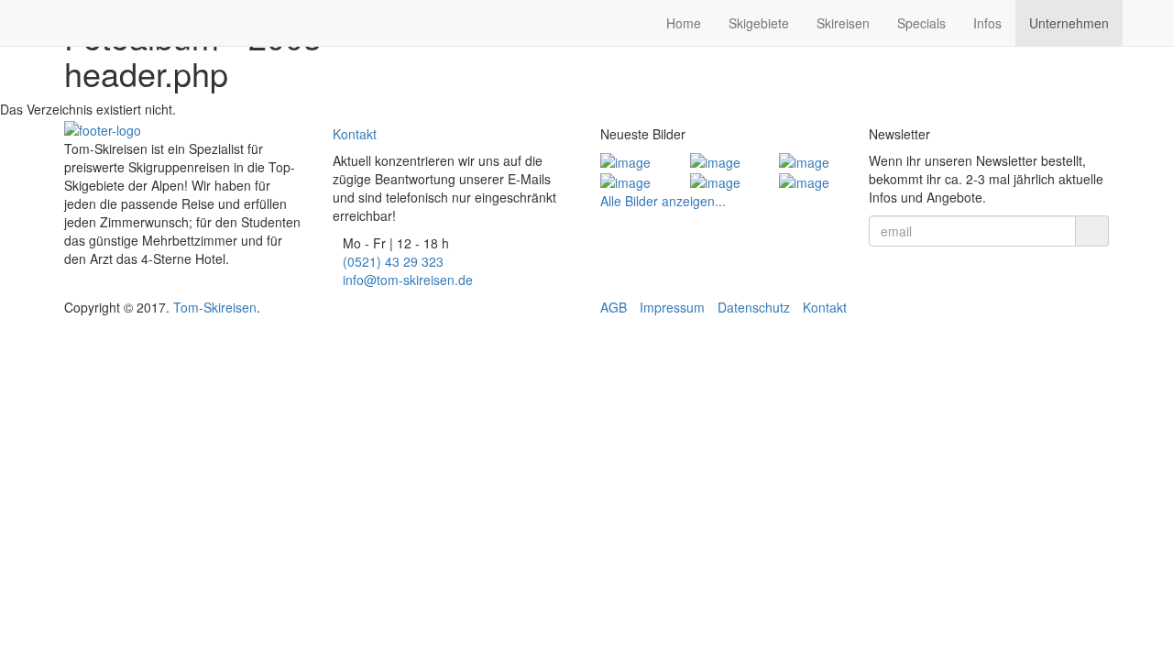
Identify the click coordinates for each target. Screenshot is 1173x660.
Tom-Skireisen (215, 307)
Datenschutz (754, 307)
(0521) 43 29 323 (393, 261)
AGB (613, 307)
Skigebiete (759, 23)
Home (683, 23)
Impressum (672, 307)
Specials (921, 23)
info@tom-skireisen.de (408, 279)
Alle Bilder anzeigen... (663, 201)
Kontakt (355, 134)
